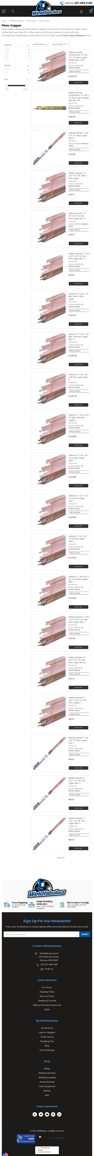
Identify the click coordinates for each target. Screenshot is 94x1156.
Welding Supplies (47, 1077)
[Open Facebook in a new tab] (35, 1114)
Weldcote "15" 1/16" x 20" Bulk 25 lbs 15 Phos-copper (78, 296)
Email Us (49, 969)
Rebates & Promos (47, 1001)
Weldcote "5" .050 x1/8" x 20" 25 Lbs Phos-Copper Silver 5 (79, 579)
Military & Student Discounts (47, 1005)
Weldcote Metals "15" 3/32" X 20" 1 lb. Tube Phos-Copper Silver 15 (77, 660)
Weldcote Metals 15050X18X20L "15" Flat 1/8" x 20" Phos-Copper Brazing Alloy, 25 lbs (78, 56)
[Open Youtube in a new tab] (47, 1114)
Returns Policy (47, 996)
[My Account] (81, 11)
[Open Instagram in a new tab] (59, 1114)
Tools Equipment (47, 1086)
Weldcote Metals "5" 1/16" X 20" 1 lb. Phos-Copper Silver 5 (77, 821)
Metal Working (47, 1082)
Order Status (47, 1037)
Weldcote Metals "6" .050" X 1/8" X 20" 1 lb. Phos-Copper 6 (77, 700)
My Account (47, 1028)
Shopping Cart (47, 1041)
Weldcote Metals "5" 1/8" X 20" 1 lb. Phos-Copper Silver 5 (79, 135)
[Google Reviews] (47, 1150)
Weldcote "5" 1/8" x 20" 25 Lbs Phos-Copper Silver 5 (78, 539)
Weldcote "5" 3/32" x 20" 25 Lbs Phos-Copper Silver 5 (78, 498)
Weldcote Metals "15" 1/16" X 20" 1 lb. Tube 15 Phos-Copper (78, 175)
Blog (47, 1046)
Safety (47, 1068)
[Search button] (13, 11)
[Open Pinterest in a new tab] (53, 1114)
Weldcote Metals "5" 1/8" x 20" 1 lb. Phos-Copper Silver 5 (79, 740)
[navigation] (17, 70)
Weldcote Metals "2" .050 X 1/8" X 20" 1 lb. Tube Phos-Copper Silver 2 (79, 256)
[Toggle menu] (4, 11)
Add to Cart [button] (78, 82)
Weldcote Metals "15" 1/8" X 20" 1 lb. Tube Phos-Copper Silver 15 (77, 216)
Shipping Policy (47, 992)
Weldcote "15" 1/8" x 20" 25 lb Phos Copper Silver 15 (78, 377)
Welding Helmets (47, 1073)
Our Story (47, 987)
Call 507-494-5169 (49, 964)
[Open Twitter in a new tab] (41, 1114)
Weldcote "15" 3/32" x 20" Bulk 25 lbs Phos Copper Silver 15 (79, 337)
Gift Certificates (47, 1050)
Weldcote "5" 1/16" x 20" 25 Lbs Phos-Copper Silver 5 (78, 458)
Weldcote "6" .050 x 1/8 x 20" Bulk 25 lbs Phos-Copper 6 (79, 417)
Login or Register (47, 1032)
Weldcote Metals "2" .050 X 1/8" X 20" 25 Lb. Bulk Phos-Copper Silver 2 (79, 619)
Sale (47, 1095)
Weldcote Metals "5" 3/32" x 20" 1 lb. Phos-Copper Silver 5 (77, 780)
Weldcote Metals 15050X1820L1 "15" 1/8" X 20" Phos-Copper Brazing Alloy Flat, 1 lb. (79, 96)
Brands (47, 1091)
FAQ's (47, 1009)
